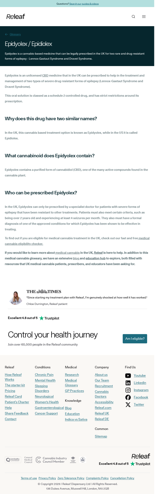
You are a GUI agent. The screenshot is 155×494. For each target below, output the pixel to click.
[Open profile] (130, 16)
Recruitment (102, 386)
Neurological (43, 396)
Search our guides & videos (82, 3)
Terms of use (27, 478)
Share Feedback (16, 413)
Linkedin (137, 383)
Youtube (137, 375)
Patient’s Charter (17, 402)
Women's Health (46, 402)
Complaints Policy (96, 478)
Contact (10, 419)
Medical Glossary (70, 382)
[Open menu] (141, 16)
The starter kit (15, 385)
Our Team (100, 380)
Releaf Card (13, 396)
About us (99, 375)
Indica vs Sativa (75, 419)
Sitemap (99, 436)
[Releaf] (15, 16)
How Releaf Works (13, 377)
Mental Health (44, 380)
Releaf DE (100, 419)
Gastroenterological (48, 408)
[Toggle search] (120, 16)
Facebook (138, 397)
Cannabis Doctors (100, 394)
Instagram (138, 390)
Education (71, 414)
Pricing (10, 391)
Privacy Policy (45, 478)
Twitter (136, 404)
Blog (67, 408)
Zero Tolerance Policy (69, 478)
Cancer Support (45, 413)
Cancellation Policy (121, 478)
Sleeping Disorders (41, 388)
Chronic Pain (43, 375)
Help (8, 408)
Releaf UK (100, 413)
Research (71, 375)
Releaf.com (101, 408)
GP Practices (73, 391)
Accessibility (102, 402)
